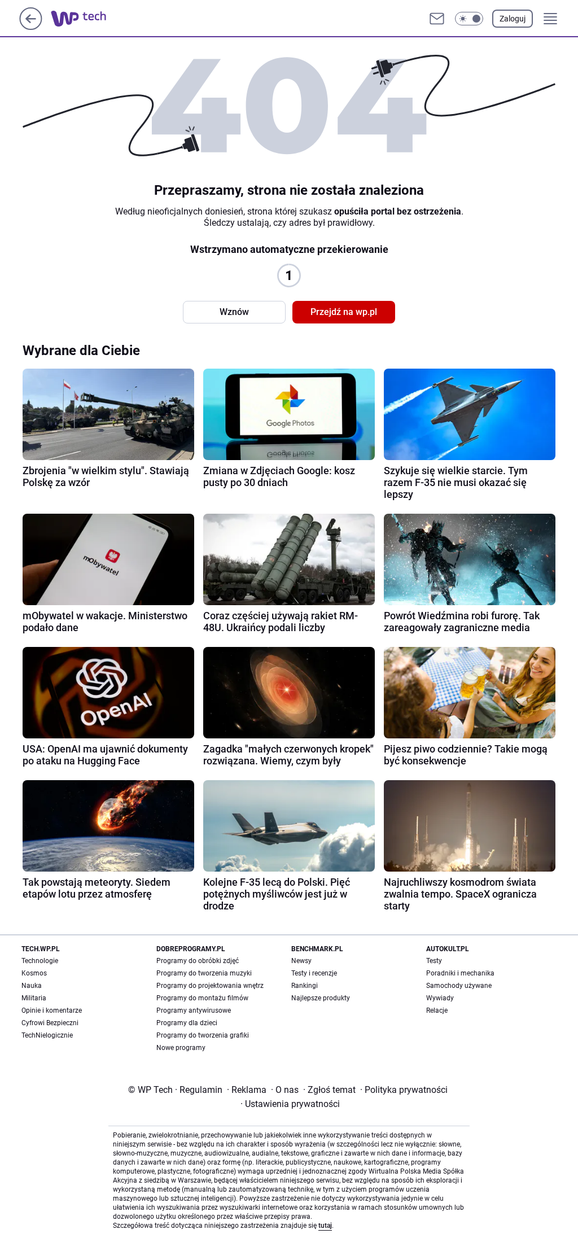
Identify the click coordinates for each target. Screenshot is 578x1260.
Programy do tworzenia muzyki (204, 973)
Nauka (31, 986)
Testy (434, 961)
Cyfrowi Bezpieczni (49, 1023)
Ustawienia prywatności (290, 1104)
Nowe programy (180, 1048)
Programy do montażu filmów (202, 998)
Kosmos (34, 973)
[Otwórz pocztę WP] (437, 19)
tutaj (325, 1226)
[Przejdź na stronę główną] (30, 26)
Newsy (301, 961)
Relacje (437, 1010)
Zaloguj (513, 18)
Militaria (33, 998)
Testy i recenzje (314, 973)
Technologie (39, 961)
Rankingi (304, 986)
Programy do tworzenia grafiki (202, 1035)
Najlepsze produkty (320, 998)
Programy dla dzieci (186, 1023)
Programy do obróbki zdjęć (197, 961)
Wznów (234, 312)
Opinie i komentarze (51, 1010)
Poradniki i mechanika (460, 973)
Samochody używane (459, 986)
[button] (469, 18)
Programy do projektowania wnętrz (210, 986)
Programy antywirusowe (193, 1010)
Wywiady (440, 998)
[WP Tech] (87, 19)
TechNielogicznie (47, 1035)
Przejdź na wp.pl (343, 312)
